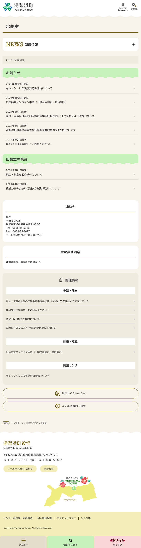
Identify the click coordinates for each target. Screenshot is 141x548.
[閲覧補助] (134, 7)
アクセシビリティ (66, 518)
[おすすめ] (117, 542)
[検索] (70, 542)
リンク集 (86, 518)
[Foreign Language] (123, 7)
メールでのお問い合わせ (20, 469)
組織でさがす (32, 423)
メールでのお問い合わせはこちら (24, 235)
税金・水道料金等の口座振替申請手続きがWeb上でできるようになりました (50, 116)
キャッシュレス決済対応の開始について (29, 88)
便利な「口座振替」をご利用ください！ (29, 144)
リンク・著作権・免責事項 (17, 518)
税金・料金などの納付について (24, 174)
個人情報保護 (44, 518)
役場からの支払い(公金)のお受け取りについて (33, 188)
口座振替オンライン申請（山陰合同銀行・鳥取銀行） (37, 102)
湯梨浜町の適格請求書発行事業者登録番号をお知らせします (41, 130)
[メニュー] (23, 542)
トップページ (17, 423)
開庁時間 (48, 469)
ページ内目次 (16, 60)
